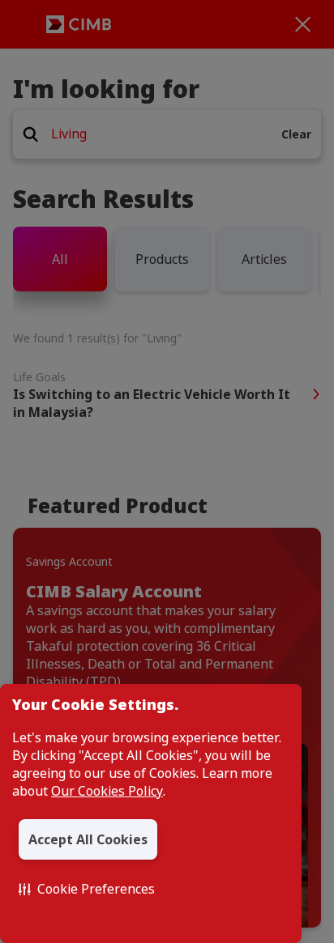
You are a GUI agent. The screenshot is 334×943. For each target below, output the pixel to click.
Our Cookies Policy (107, 791)
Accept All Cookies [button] (88, 839)
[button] (87, 889)
